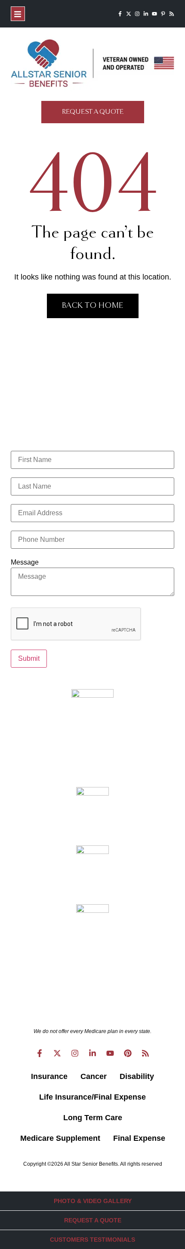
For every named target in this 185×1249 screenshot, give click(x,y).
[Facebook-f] (120, 13)
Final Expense (139, 1138)
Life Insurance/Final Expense (92, 1097)
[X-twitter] (128, 13)
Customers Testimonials (92, 1239)
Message (25, 562)
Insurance (49, 1076)
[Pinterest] (128, 1053)
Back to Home (92, 306)
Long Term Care (92, 1117)
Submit (29, 658)
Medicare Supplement (60, 1138)
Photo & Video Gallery (93, 1200)
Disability (137, 1076)
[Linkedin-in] (145, 13)
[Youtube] (154, 13)
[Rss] (171, 13)
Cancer (93, 1076)
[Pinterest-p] (163, 13)
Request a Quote (92, 1220)
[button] (18, 13)
